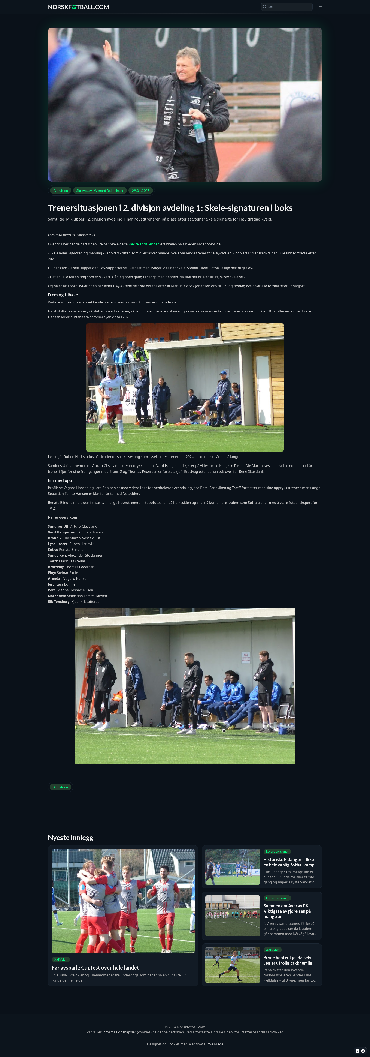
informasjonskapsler (119, 1032)
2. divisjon (60, 190)
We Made (215, 1044)
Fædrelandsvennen (144, 244)
